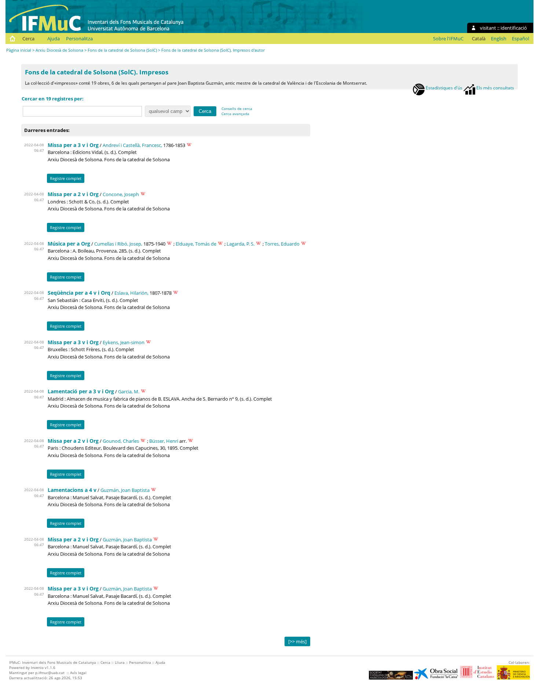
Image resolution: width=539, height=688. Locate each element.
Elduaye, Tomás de (196, 243)
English (498, 38)
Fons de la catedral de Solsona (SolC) (122, 50)
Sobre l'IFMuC (448, 38)
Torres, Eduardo (282, 243)
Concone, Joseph (121, 194)
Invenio (37, 667)
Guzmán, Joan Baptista (125, 490)
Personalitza (79, 38)
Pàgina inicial (18, 50)
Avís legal (78, 672)
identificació (513, 28)
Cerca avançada (235, 113)
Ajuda (53, 38)
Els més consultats (494, 88)
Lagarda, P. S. (240, 243)
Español (520, 38)
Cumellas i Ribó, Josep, (118, 243)
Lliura (120, 662)
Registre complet (65, 178)
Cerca (28, 38)
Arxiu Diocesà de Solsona (59, 50)
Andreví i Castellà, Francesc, (132, 145)
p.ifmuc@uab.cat (50, 672)
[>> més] (297, 641)
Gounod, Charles (121, 441)
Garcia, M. (128, 391)
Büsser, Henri (163, 441)
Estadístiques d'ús (443, 88)
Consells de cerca (236, 108)
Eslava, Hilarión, (131, 293)
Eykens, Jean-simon (123, 342)
